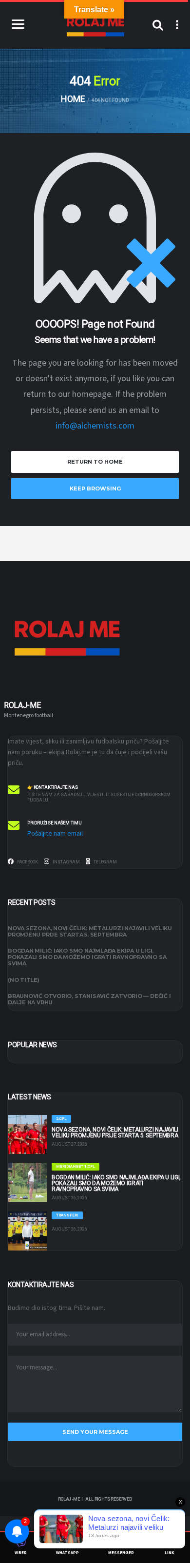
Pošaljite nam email (55, 834)
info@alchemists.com (95, 426)
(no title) (23, 980)
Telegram (105, 862)
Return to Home (95, 461)
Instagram (66, 862)
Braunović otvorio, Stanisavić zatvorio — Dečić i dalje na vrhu (89, 999)
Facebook (27, 862)
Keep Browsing (95, 488)
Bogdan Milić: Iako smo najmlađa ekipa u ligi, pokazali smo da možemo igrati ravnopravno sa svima (87, 957)
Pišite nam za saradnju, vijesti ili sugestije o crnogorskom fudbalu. (99, 797)
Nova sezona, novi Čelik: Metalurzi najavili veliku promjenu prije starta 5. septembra (90, 931)
